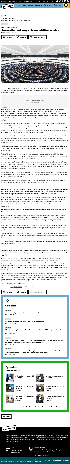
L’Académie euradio (16, 450)
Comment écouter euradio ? (42, 455)
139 (50, 406)
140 (55, 406)
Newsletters (37, 1)
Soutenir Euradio (48, 1)
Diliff (11, 287)
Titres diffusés (28, 1)
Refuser (47, 460)
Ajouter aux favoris (39, 37)
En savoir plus (37, 461)
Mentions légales (15, 452)
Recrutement (14, 449)
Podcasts (38, 5)
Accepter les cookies (61, 460)
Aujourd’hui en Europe (8, 18)
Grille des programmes (15, 1)
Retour (8, 416)
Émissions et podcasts (8, 17)
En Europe (4, 24)
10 (42, 406)
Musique (31, 5)
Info (24, 5)
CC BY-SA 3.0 (18, 287)
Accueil (3, 15)
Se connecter (57, 5)
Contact (13, 447)
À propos (3, 1)
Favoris (48, 5)
